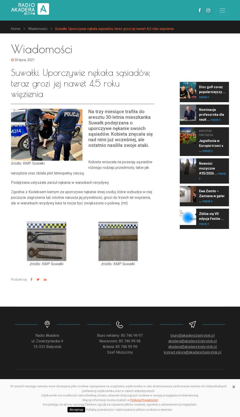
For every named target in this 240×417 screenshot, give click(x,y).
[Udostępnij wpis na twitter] (37, 279)
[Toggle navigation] (222, 10)
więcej (203, 97)
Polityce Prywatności (144, 400)
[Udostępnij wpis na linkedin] (44, 279)
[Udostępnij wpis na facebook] (31, 279)
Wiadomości (37, 29)
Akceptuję (76, 409)
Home (15, 29)
